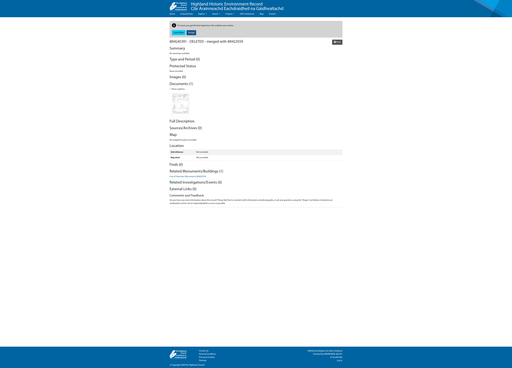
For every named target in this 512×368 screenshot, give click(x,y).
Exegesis (321, 351)
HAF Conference (247, 14)
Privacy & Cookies (207, 357)
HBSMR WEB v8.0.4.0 (333, 354)
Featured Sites (186, 14)
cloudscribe (337, 357)
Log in (339, 360)
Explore (201, 14)
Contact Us (203, 351)
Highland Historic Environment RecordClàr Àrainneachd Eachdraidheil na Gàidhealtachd (237, 6)
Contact (272, 14)
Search (215, 14)
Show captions (178, 89)
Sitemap (202, 360)
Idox (331, 351)
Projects (229, 14)
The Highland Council (195, 365)
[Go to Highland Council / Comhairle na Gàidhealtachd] (178, 5)
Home (172, 14)
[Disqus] (256, 242)
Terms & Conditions (207, 354)
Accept (191, 33)
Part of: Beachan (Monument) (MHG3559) (188, 177)
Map (262, 14)
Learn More (179, 33)
